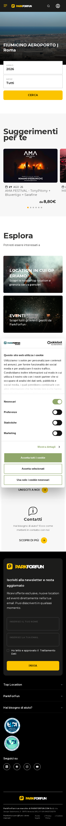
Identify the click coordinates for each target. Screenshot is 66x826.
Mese (9, 79)
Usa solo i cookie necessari (33, 479)
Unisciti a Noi (29, 489)
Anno (10, 65)
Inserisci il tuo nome (24, 621)
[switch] (57, 412)
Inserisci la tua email (24, 637)
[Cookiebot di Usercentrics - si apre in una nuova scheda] (47, 343)
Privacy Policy (48, 817)
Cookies (59, 816)
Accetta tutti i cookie (33, 457)
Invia (33, 665)
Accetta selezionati (33, 468)
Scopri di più (29, 540)
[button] (28, 207)
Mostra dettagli (47, 446)
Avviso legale (37, 817)
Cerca (33, 95)
